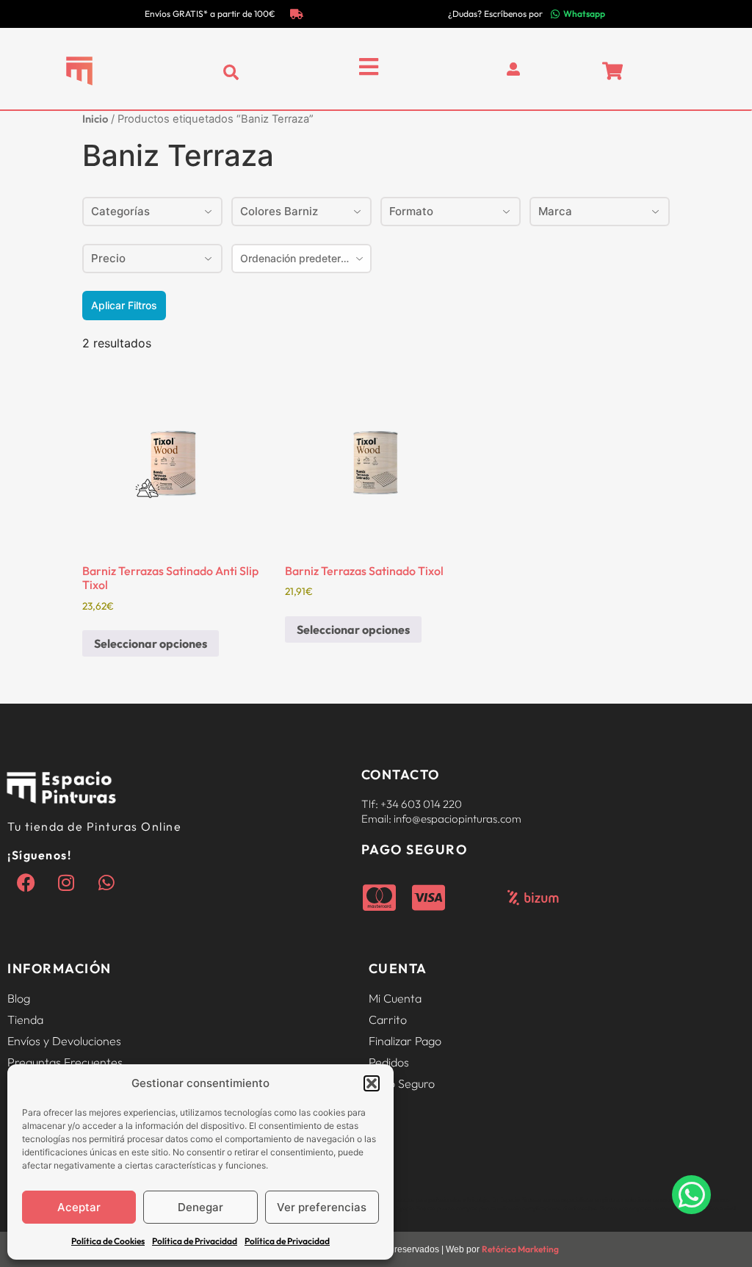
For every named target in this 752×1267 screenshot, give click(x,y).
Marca (555, 211)
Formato (411, 211)
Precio (108, 258)
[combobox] (301, 258)
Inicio (95, 119)
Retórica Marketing (520, 1249)
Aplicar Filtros (124, 305)
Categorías (120, 211)
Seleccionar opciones (150, 643)
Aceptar (79, 1207)
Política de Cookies (108, 1240)
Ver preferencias (321, 1207)
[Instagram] (66, 882)
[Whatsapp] (106, 882)
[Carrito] (612, 71)
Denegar (200, 1207)
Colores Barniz (279, 211)
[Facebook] (25, 882)
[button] (371, 1083)
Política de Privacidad (194, 1240)
